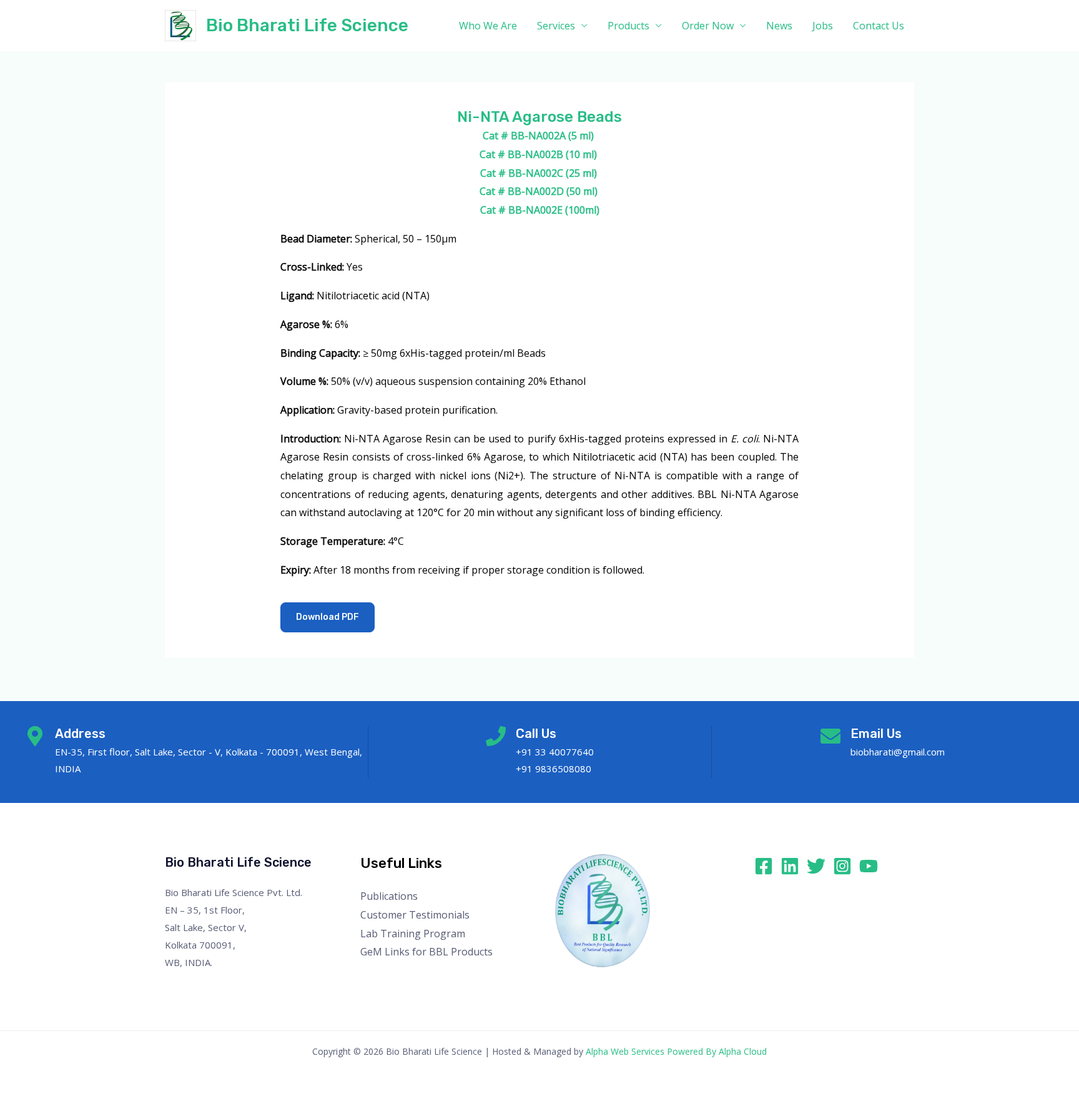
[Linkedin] (790, 866)
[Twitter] (816, 866)
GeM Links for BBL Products (426, 952)
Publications (389, 896)
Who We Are (488, 25)
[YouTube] (868, 866)
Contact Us (878, 25)
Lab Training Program (412, 933)
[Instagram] (842, 866)
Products (628, 25)
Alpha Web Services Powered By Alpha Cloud (676, 1051)
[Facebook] (764, 866)
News (779, 25)
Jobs (822, 25)
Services (556, 25)
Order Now (708, 25)
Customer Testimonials (415, 915)
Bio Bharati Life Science (307, 25)
